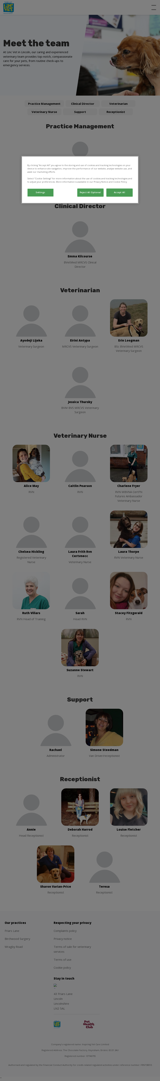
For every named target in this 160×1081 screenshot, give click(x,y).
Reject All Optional (90, 192)
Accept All (119, 192)
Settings (40, 192)
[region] (80, 179)
